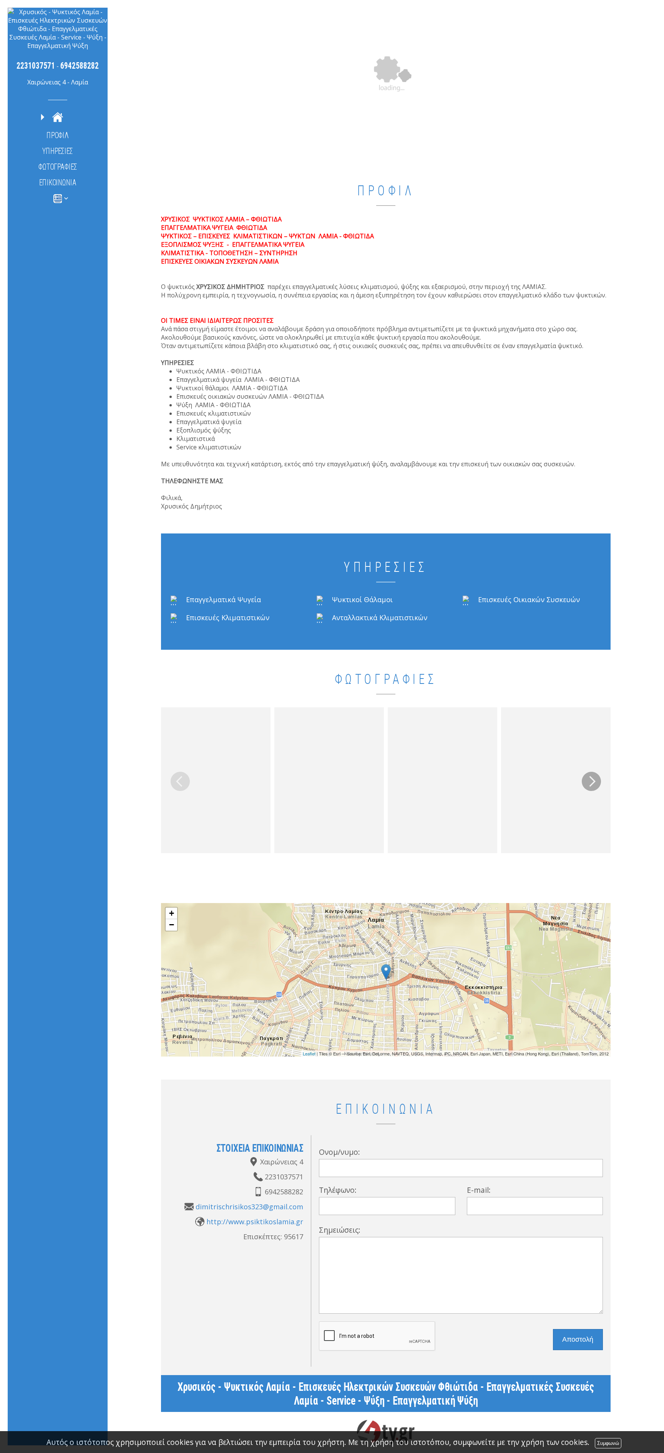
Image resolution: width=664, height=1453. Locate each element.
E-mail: (479, 1190)
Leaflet (309, 1053)
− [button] (171, 925)
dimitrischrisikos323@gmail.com (249, 1206)
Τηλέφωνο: (338, 1190)
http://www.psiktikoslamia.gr (254, 1221)
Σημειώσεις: (339, 1230)
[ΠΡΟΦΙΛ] (57, 117)
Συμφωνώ (608, 1443)
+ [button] (171, 913)
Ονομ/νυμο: (339, 1152)
